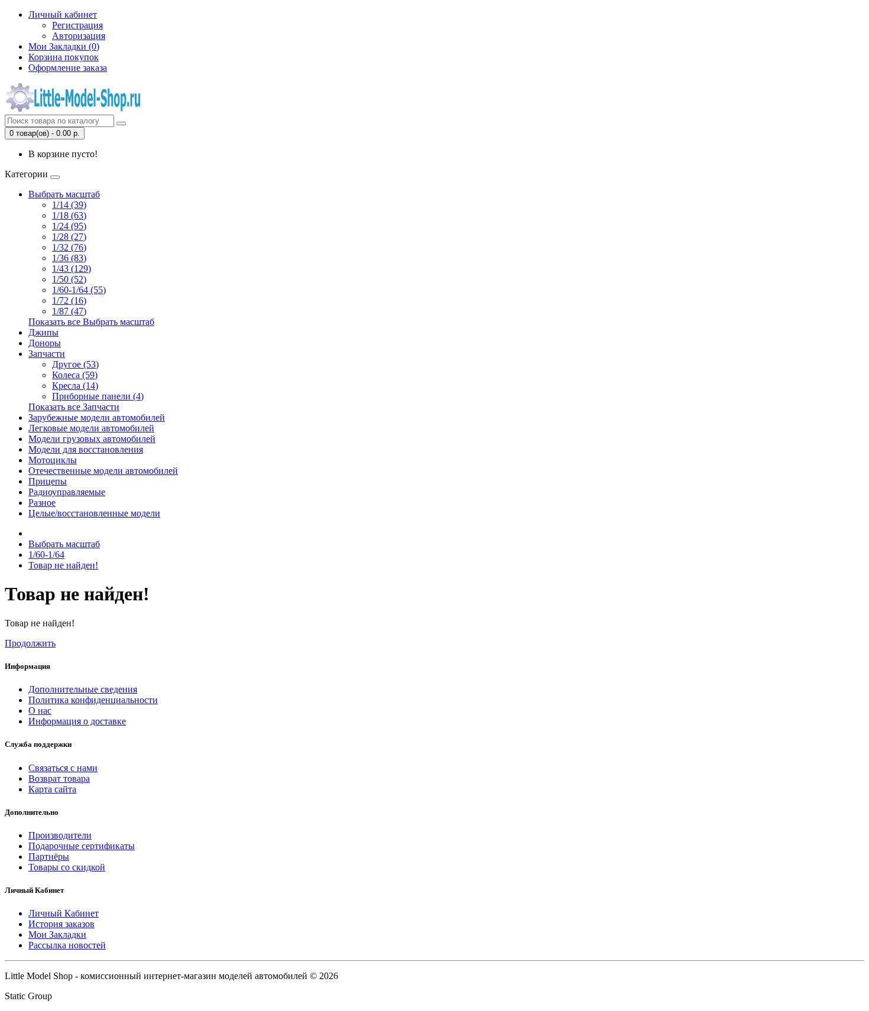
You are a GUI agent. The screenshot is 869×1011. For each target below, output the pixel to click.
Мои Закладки (57, 934)
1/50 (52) (69, 279)
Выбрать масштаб (64, 194)
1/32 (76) (69, 247)
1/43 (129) (71, 269)
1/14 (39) (69, 205)
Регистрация (77, 25)
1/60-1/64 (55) (79, 290)
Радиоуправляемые (66, 492)
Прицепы (47, 481)
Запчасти (46, 354)
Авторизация (78, 36)
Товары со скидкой (66, 867)
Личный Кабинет (63, 913)
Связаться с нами (63, 768)
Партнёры (48, 856)
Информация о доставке (77, 721)
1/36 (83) (69, 258)
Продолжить (30, 643)
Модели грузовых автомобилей (91, 439)
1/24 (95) (69, 226)
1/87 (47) (69, 311)
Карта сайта (52, 789)
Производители (60, 835)
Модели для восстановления (85, 449)
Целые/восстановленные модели (94, 513)
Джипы (43, 332)
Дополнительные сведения (82, 689)
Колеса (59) (75, 375)
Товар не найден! (63, 565)
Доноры (44, 343)
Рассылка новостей (67, 945)
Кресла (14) (75, 386)
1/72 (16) (69, 300)
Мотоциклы (52, 460)
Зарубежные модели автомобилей (96, 417)
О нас (39, 711)
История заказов (61, 924)
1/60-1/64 (46, 555)
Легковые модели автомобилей (91, 428)
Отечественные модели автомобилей (103, 471)
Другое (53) (75, 364)
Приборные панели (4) (98, 396)
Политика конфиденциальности (93, 700)
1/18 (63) (69, 215)
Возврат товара (59, 778)
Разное (42, 503)
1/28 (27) (69, 237)
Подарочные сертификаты (81, 846)
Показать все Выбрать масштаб (91, 322)
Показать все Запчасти (73, 407)
